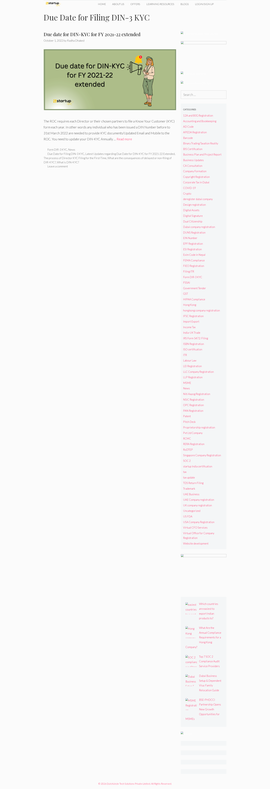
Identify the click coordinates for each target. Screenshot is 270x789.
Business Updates (193, 160)
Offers (135, 4)
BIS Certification (192, 149)
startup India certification (197, 466)
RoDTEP (188, 449)
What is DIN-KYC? (68, 162)
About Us (118, 4)
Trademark (189, 488)
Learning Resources (160, 4)
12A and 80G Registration (198, 115)
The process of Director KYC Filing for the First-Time (75, 158)
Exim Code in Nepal (194, 254)
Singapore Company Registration (202, 455)
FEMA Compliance (194, 260)
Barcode (188, 138)
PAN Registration (193, 410)
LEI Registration (192, 366)
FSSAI (186, 282)
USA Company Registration (198, 522)
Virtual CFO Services (195, 527)
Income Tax (189, 327)
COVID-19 (189, 188)
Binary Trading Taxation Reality (200, 143)
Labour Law (189, 360)
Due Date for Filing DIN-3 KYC (65, 153)
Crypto (187, 193)
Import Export (191, 321)
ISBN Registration (193, 344)
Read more (124, 139)
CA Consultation (192, 165)
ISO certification (192, 349)
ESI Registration (192, 249)
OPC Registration (193, 405)
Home (102, 4)
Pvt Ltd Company (192, 433)
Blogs (184, 4)
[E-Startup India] (54, 4)
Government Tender (194, 288)
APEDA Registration (195, 132)
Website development (195, 543)
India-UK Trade (191, 332)
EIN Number (190, 238)
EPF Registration (193, 243)
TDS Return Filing (193, 483)
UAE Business (191, 494)
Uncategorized (191, 510)
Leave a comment (57, 166)
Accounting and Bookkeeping (199, 121)
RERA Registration (193, 444)
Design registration (194, 204)
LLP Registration (192, 377)
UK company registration (197, 505)
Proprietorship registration (199, 427)
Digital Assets (191, 210)
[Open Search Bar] (221, 4)
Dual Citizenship (192, 221)
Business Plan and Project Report (202, 154)
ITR (185, 355)
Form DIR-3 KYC (57, 149)
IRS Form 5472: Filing (195, 338)
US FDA (187, 516)
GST (185, 293)
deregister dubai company (198, 199)
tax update (189, 477)
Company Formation (194, 171)
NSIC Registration (193, 399)
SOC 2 (187, 460)
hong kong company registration (201, 310)
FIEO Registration (193, 265)
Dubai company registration (199, 227)
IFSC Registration (193, 316)
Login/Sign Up (204, 4)
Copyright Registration (196, 176)
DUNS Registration (194, 232)
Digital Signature (193, 215)
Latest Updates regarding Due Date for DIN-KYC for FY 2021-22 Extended (130, 153)
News (71, 149)
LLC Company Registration (198, 371)
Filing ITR (188, 271)
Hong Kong (189, 304)
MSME (187, 382)
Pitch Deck (189, 421)
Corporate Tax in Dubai (196, 182)
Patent (187, 416)
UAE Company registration (198, 499)
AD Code (188, 126)
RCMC (187, 438)
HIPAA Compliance (194, 299)
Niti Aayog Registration (196, 394)
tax (185, 471)
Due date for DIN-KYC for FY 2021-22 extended (92, 34)
